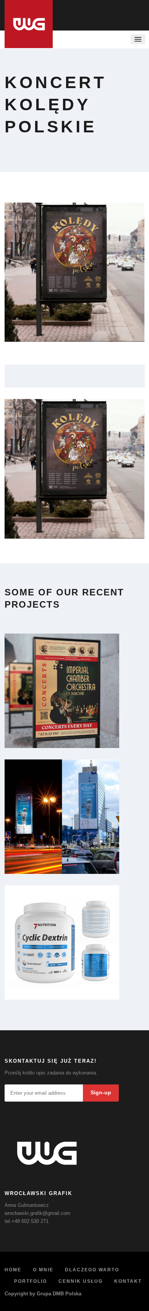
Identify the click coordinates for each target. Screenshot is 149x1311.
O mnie (43, 1269)
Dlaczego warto (92, 1269)
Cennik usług (80, 1281)
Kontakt (128, 1281)
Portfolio (30, 1281)
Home (13, 1269)
